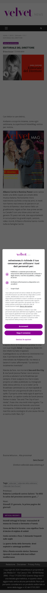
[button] (23, 288)
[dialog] (23, 296)
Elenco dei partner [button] (26, 306)
